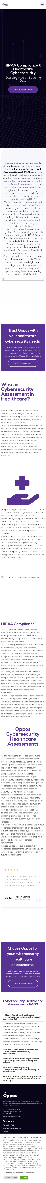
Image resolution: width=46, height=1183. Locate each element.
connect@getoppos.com (12, 1116)
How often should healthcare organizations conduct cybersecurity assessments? (22, 1017)
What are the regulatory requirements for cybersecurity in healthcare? (21, 1069)
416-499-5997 (7, 1114)
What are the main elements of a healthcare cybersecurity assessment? (20, 1052)
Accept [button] (24, 1178)
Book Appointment (23, 363)
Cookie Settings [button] (11, 1178)
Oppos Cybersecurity (21, 184)
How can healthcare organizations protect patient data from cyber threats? (21, 1061)
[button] (42, 4)
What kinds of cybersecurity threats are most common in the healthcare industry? (22, 1078)
